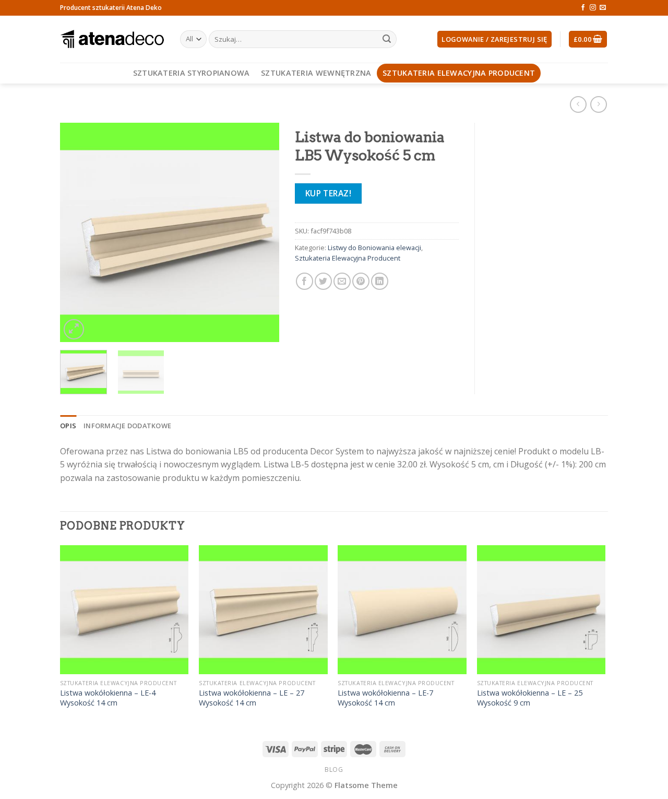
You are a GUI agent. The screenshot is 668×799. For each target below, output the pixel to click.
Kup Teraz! (328, 193)
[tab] (68, 425)
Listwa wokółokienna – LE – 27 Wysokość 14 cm (251, 698)
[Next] (261, 232)
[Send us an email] (603, 7)
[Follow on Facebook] (583, 7)
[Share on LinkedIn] (379, 281)
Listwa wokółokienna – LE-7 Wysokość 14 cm (385, 698)
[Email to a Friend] (342, 281)
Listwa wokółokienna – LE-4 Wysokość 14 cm (108, 698)
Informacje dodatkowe (127, 425)
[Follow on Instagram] (593, 7)
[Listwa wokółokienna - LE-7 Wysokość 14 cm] (402, 609)
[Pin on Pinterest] (360, 281)
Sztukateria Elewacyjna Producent (459, 73)
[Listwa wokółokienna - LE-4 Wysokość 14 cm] (124, 609)
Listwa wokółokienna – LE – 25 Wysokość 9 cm (529, 698)
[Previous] (77, 232)
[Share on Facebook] (304, 281)
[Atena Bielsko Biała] (112, 39)
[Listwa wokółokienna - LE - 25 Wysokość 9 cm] (541, 609)
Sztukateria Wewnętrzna (316, 73)
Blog (334, 769)
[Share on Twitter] (323, 281)
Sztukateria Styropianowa (191, 73)
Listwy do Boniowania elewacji (374, 247)
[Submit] (387, 39)
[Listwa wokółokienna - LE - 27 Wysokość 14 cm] (263, 609)
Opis (68, 425)
